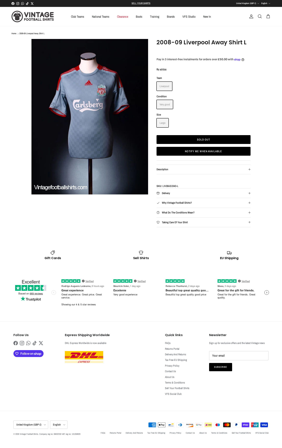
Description (162, 169)
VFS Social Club (173, 394)
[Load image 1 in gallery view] (89, 116)
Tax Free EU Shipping (176, 360)
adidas (163, 69)
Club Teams (77, 16)
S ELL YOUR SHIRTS (141, 3)
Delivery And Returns (175, 354)
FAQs (168, 343)
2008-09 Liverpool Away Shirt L (32, 33)
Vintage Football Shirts (29, 434)
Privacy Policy (172, 365)
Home (14, 33)
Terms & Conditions (175, 382)
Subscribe (220, 367)
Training (154, 16)
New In (207, 16)
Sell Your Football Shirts (177, 388)
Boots (139, 16)
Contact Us (170, 371)
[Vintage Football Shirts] (33, 16)
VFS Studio (188, 16)
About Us (169, 377)
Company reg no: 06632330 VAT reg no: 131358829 (59, 434)
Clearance (122, 16)
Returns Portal (172, 348)
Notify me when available (203, 151)
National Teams (100, 16)
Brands (171, 16)
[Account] (250, 16)
